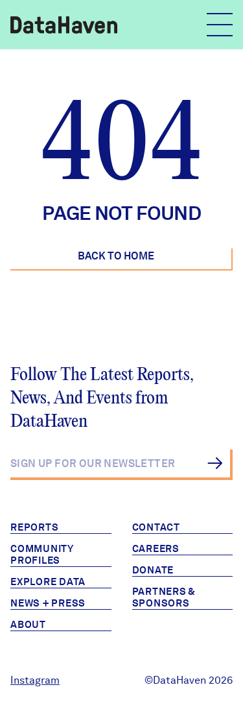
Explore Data (48, 582)
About (28, 625)
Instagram (35, 680)
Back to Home (116, 256)
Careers (155, 549)
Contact (156, 527)
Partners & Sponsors (164, 597)
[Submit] (214, 463)
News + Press (48, 603)
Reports (34, 527)
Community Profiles (42, 554)
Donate (153, 570)
